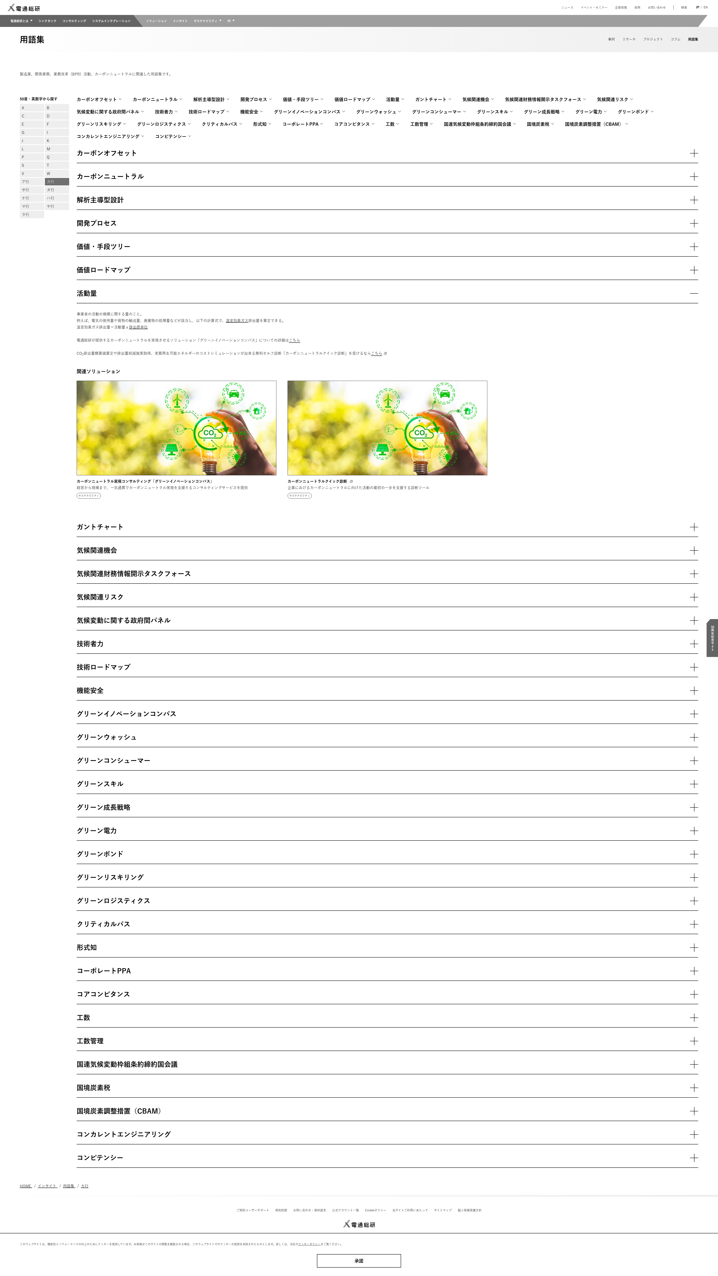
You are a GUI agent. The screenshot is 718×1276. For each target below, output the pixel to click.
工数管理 (419, 124)
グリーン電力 (588, 112)
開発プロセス (253, 99)
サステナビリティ (205, 20)
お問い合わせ (657, 7)
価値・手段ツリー (301, 99)
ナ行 (25, 198)
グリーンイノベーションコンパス (307, 112)
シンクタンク (47, 20)
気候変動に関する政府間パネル (108, 112)
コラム (676, 39)
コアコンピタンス (352, 124)
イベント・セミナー (594, 7)
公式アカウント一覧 (345, 1210)
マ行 (25, 206)
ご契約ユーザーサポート (252, 1210)
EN (706, 7)
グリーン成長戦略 (542, 112)
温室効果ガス (237, 320)
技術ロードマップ (207, 112)
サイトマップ (443, 1210)
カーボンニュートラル (155, 99)
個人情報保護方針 (470, 1210)
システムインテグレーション (111, 20)
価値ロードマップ (352, 99)
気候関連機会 (475, 99)
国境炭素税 (538, 124)
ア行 (25, 182)
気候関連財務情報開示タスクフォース (543, 99)
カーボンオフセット (97, 99)
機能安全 (249, 112)
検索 (684, 7)
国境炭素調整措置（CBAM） (594, 124)
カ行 (50, 182)
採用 (637, 7)
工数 (390, 124)
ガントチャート (431, 99)
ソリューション (156, 20)
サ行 (25, 190)
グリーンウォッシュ (376, 112)
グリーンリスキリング (99, 124)
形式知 (260, 124)
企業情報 (621, 7)
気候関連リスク (612, 99)
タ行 (50, 190)
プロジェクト (653, 39)
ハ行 (50, 198)
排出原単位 (138, 327)
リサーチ (629, 39)
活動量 (393, 99)
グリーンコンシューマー (436, 112)
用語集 (693, 39)
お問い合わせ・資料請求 (309, 1210)
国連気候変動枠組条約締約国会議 (477, 124)
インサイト (180, 20)
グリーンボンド (633, 112)
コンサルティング (74, 20)
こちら (294, 340)
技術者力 (164, 112)
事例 (611, 39)
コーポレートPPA (300, 124)
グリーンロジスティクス (161, 124)
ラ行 (25, 214)
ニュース (567, 7)
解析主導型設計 (209, 99)
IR (229, 20)
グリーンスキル (492, 112)
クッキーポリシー (309, 1244)
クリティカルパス (219, 124)
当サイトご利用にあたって (410, 1210)
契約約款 (281, 1210)
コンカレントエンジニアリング (108, 136)
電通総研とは (19, 20)
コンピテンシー (170, 136)
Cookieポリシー (375, 1210)
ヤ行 (50, 206)
